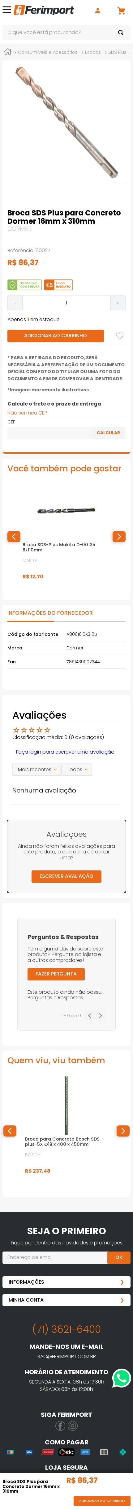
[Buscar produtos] (122, 32)
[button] (7, 10)
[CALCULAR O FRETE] (108, 433)
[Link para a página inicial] (7, 52)
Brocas (93, 52)
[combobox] (66, 32)
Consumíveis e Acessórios (48, 52)
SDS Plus (117, 52)
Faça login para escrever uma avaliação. (65, 751)
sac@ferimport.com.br (66, 1356)
